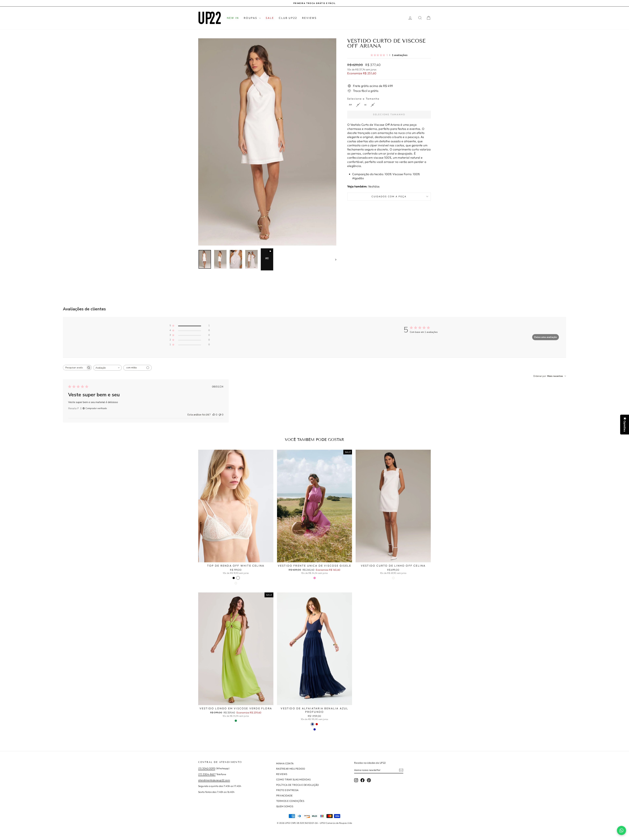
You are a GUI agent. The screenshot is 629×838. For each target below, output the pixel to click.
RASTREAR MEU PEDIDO (290, 768)
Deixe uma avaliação (545, 337)
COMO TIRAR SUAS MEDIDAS (293, 779)
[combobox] (107, 368)
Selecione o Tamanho (363, 98)
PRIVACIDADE (284, 795)
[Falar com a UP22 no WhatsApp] (621, 830)
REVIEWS (309, 17)
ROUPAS (251, 17)
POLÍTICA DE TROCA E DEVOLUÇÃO (297, 784)
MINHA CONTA (285, 763)
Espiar (235, 558)
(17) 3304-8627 (207, 774)
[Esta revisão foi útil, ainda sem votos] (214, 414)
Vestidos (374, 186)
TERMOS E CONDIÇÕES (290, 800)
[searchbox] (74, 367)
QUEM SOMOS (284, 806)
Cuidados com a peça (389, 196)
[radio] (350, 105)
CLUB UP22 (288, 17)
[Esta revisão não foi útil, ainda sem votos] (220, 414)
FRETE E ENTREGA (287, 790)
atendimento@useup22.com (214, 780)
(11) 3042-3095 (206, 768)
